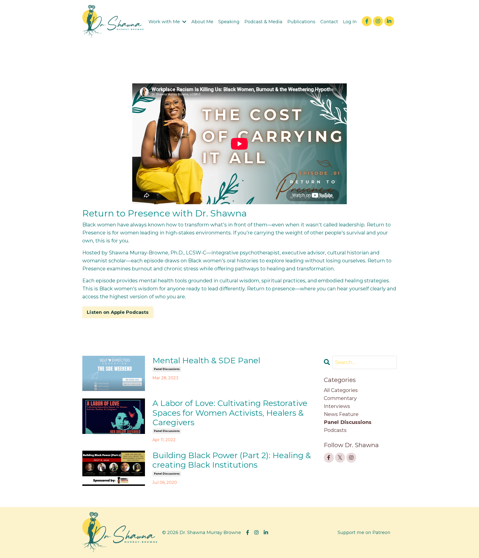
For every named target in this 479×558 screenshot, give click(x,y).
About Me (202, 21)
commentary (340, 398)
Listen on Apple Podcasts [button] (117, 312)
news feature (341, 414)
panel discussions (167, 369)
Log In (350, 21)
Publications (301, 21)
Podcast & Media (263, 21)
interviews (337, 406)
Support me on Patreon (364, 532)
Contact (329, 21)
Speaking (229, 21)
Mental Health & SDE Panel (206, 360)
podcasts (335, 430)
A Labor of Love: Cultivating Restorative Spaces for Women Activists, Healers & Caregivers (229, 412)
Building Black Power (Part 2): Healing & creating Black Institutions (231, 460)
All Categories (341, 390)
